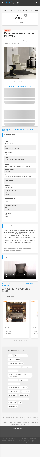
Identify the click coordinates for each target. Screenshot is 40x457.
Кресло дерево (27, 367)
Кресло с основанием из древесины (18, 399)
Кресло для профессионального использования (17, 375)
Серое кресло (23, 380)
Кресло (10, 356)
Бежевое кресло (24, 395)
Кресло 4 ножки (12, 380)
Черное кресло (12, 395)
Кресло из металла (13, 384)
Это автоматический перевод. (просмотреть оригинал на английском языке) (17, 249)
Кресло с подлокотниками (15, 363)
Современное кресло (21, 356)
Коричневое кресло (13, 391)
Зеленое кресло (12, 406)
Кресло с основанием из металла (17, 387)
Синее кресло (12, 402)
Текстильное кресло (14, 359)
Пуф (20, 402)
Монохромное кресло (14, 367)
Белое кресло (25, 391)
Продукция (19, 22)
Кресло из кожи (12, 371)
